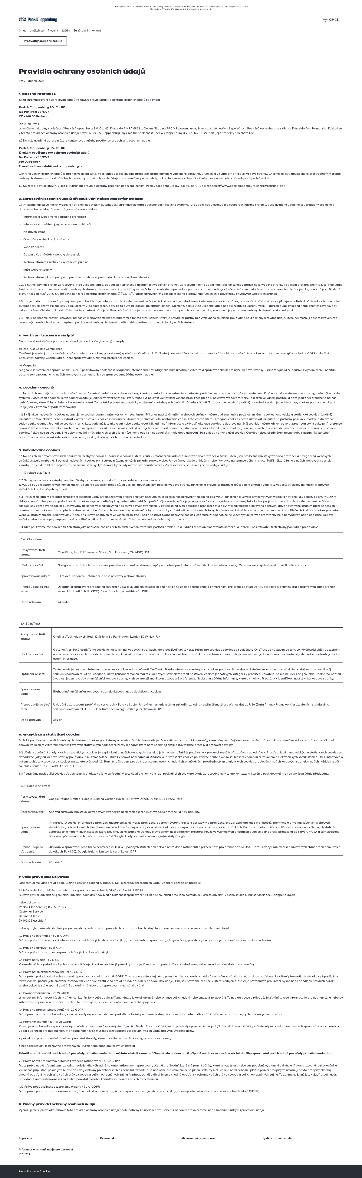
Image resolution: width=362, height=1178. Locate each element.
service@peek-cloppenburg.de (274, 894)
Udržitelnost (37, 31)
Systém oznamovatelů (277, 1138)
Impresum (25, 1138)
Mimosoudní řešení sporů (198, 1138)
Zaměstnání (81, 30)
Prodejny (53, 30)
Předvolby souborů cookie (43, 40)
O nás (22, 31)
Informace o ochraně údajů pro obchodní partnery (46, 1151)
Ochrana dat (108, 1138)
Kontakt (96, 30)
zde (210, 9)
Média (66, 30)
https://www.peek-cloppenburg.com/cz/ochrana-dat (248, 185)
